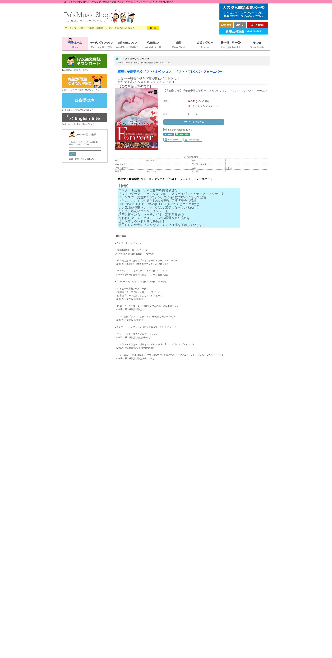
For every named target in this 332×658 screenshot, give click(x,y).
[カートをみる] (257, 26)
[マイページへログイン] (240, 26)
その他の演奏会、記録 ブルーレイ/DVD (156, 63)
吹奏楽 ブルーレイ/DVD (127, 63)
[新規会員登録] (243, 33)
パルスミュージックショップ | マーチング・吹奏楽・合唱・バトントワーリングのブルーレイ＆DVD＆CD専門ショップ (117, 2)
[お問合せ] (226, 26)
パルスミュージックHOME (134, 58)
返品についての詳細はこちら (180, 130)
